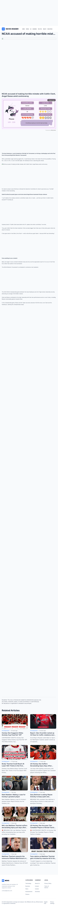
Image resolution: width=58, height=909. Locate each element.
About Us (37, 883)
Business (27, 886)
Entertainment (28, 891)
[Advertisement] (29, 13)
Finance (27, 894)
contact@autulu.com (7, 890)
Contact (37, 886)
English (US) (46, 902)
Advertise (37, 891)
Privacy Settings (52, 902)
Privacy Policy (47, 883)
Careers (37, 888)
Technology (28, 883)
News (26, 888)
